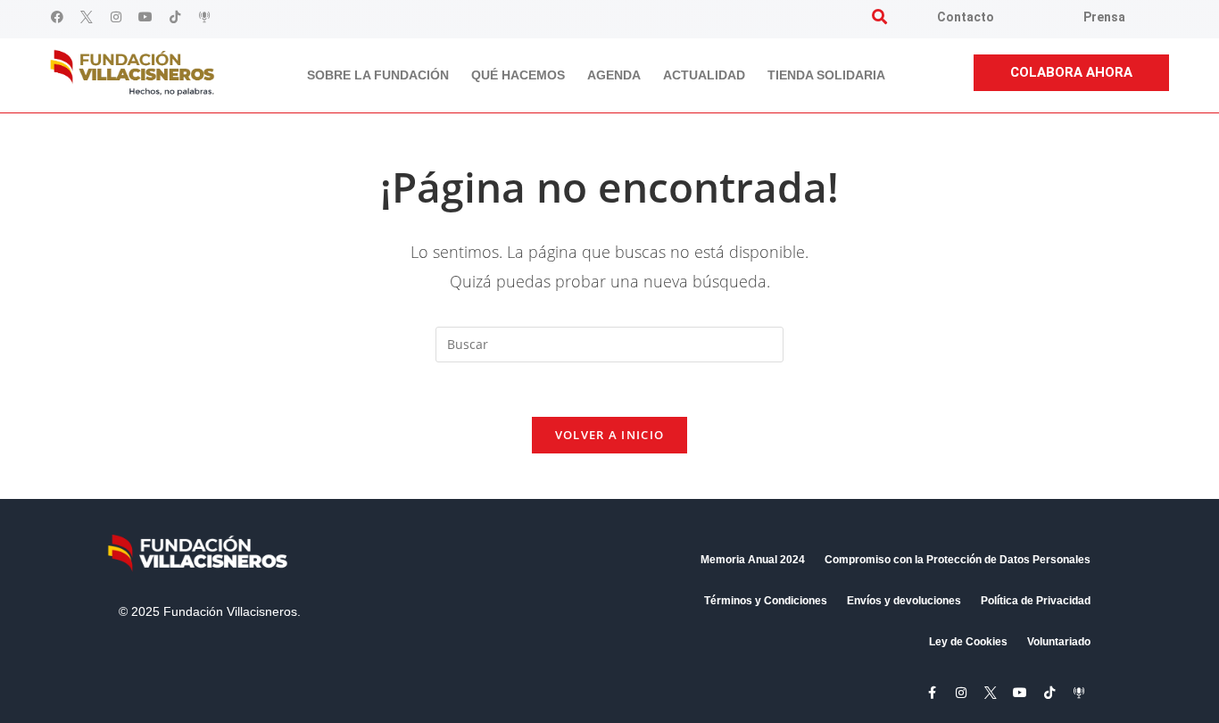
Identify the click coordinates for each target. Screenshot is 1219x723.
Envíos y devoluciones (904, 600)
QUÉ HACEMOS (518, 75)
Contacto (965, 17)
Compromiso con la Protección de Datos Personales (957, 559)
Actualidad (704, 75)
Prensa (1104, 17)
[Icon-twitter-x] (86, 16)
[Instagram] (116, 16)
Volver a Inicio (610, 435)
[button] (879, 16)
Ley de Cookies (968, 642)
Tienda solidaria (826, 75)
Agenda (614, 75)
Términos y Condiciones (765, 600)
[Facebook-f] (931, 692)
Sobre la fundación (378, 75)
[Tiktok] (174, 16)
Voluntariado (1058, 642)
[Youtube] (145, 16)
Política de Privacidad (1035, 600)
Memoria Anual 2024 (753, 559)
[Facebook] (57, 16)
